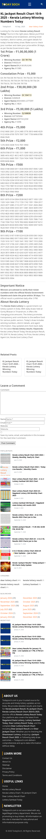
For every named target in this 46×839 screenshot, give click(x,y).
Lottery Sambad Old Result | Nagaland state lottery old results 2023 (28, 504)
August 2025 (28, 605)
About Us (6, 761)
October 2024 (6, 613)
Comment (4, 390)
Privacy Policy (8, 772)
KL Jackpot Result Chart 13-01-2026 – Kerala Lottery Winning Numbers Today (28, 661)
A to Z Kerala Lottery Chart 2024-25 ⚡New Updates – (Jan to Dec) (26, 552)
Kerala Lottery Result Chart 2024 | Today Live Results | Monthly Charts (28, 468)
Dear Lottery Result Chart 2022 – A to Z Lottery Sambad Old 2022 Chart (28, 480)
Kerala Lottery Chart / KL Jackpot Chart (19, 793)
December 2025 (30, 598)
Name (3, 419)
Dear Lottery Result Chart (13, 796)
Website (4, 426)
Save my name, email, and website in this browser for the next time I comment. (22, 436)
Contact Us (7, 758)
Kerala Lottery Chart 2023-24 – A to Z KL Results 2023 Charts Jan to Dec (28, 540)
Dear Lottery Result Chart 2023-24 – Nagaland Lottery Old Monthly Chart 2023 (27, 493)
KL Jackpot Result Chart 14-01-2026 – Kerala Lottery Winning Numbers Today (28, 625)
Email (2, 422)
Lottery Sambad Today (12, 799)
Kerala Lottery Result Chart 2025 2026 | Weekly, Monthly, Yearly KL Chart (28, 456)
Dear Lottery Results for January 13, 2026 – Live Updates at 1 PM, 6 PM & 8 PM (27, 674)
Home (5, 786)
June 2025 (27, 609)
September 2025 (7, 605)
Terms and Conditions (12, 775)
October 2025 (29, 601)
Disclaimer (7, 768)
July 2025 (4, 609)
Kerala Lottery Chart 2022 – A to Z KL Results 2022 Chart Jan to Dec (27, 516)
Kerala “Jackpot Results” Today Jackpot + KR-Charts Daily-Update (28, 564)
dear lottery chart (36, 26)
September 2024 (30, 613)
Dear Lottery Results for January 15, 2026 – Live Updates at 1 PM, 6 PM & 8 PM (27, 650)
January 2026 (6, 598)
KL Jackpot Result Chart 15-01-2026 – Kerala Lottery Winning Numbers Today (28, 637)
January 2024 (6, 617)
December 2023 (30, 617)
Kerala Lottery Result (11, 789)
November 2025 (7, 601)
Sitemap (6, 765)
